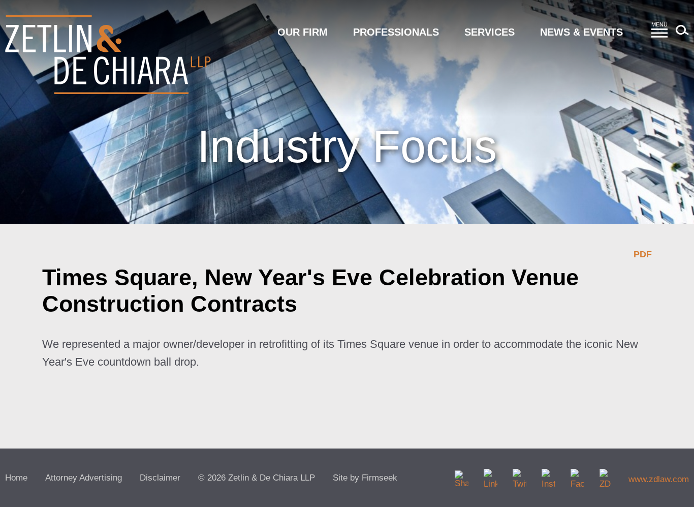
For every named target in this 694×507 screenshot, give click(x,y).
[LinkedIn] (490, 476)
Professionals (396, 32)
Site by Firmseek (365, 478)
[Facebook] (577, 476)
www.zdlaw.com (658, 479)
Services (489, 32)
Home (16, 478)
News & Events (581, 32)
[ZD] (606, 476)
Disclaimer (160, 478)
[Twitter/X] (519, 476)
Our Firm (302, 32)
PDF (643, 254)
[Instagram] (548, 476)
